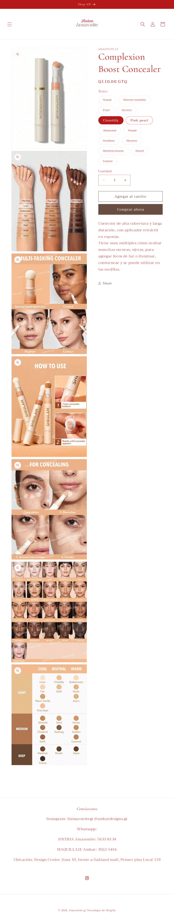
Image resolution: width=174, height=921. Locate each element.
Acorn (129, 110)
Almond (112, 131)
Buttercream (115, 151)
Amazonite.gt (77, 910)
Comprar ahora (130, 209)
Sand (109, 100)
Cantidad (105, 171)
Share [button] (107, 283)
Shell (142, 151)
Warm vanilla (137, 100)
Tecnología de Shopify (101, 910)
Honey (134, 141)
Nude (135, 131)
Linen (110, 161)
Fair (109, 110)
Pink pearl (139, 120)
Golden (111, 141)
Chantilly (111, 120)
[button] (9, 24)
